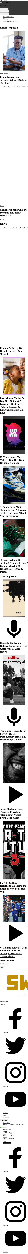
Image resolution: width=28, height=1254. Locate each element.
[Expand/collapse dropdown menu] (11, 1133)
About (4, 1115)
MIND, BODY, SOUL (9, 1135)
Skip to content (3, 0)
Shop (4, 1141)
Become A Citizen (7, 1143)
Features (2, 206)
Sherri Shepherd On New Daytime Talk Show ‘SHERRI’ (13, 212)
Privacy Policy (6, 1123)
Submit (2, 967)
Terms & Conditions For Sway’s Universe (13, 1124)
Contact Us (6, 1117)
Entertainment (6, 1132)
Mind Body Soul (4, 73)
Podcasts (5, 1137)
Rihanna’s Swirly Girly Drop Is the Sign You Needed (12, 351)
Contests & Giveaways (11, 21)
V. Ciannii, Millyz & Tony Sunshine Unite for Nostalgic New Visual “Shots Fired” (13, 952)
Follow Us (4, 9)
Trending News (8, 17)
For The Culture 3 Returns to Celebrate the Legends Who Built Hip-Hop (13, 887)
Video (4, 1139)
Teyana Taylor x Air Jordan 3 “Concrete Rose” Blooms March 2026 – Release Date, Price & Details (14, 566)
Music (5, 18)
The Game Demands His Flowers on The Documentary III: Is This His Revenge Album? (13, 735)
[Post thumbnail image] (14, 70)
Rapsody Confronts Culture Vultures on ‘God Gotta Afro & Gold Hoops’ (13, 647)
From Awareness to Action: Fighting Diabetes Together (13, 80)
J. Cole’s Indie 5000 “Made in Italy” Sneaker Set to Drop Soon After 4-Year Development (13, 511)
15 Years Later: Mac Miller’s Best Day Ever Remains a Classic (12, 460)
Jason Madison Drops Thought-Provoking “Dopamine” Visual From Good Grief (11, 813)
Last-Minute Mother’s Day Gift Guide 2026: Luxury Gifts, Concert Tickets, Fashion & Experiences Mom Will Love (12, 405)
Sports (5, 19)
